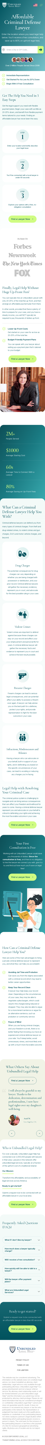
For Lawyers (22, 1370)
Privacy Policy (22, 1360)
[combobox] (22, 49)
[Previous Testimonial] (12, 1133)
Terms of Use (23, 1365)
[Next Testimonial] (39, 1133)
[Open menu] (41, 5)
